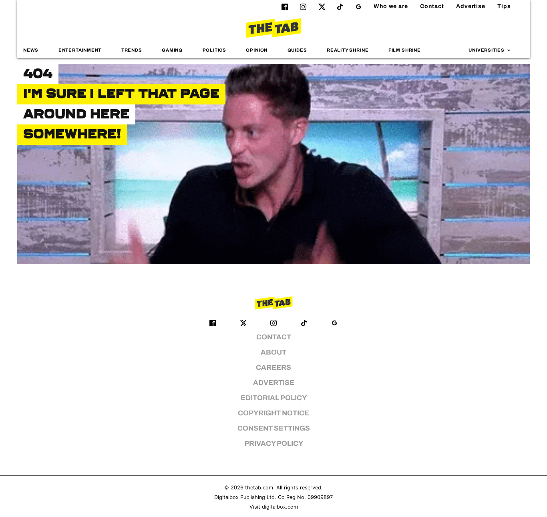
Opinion (256, 50)
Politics (214, 50)
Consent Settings (273, 428)
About (273, 352)
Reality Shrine (347, 50)
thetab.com (259, 488)
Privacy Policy (273, 443)
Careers (273, 367)
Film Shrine (404, 50)
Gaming (172, 50)
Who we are (391, 6)
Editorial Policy (274, 398)
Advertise (470, 6)
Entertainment (80, 50)
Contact (432, 6)
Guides (297, 50)
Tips (504, 6)
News (30, 50)
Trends (131, 50)
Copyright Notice (273, 413)
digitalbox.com (280, 507)
